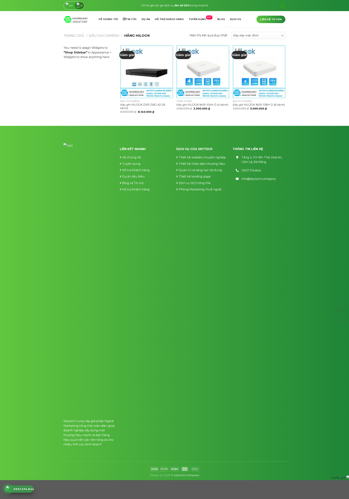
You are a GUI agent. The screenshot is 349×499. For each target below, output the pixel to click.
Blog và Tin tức (133, 183)
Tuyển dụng (200, 18)
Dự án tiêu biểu (133, 176)
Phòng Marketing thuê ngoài (200, 189)
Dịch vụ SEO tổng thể (194, 183)
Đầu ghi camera (104, 35)
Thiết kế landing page (195, 176)
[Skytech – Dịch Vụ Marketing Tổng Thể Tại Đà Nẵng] (76, 19)
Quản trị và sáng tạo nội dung (200, 170)
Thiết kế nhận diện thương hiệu (202, 163)
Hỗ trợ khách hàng (169, 19)
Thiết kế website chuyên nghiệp (202, 157)
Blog (221, 19)
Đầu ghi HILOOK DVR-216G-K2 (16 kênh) (142, 106)
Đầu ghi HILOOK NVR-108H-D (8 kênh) (259, 104)
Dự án (146, 19)
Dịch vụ (235, 19)
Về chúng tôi (108, 19)
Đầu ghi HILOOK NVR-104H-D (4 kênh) (202, 104)
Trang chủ (74, 35)
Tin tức (131, 19)
